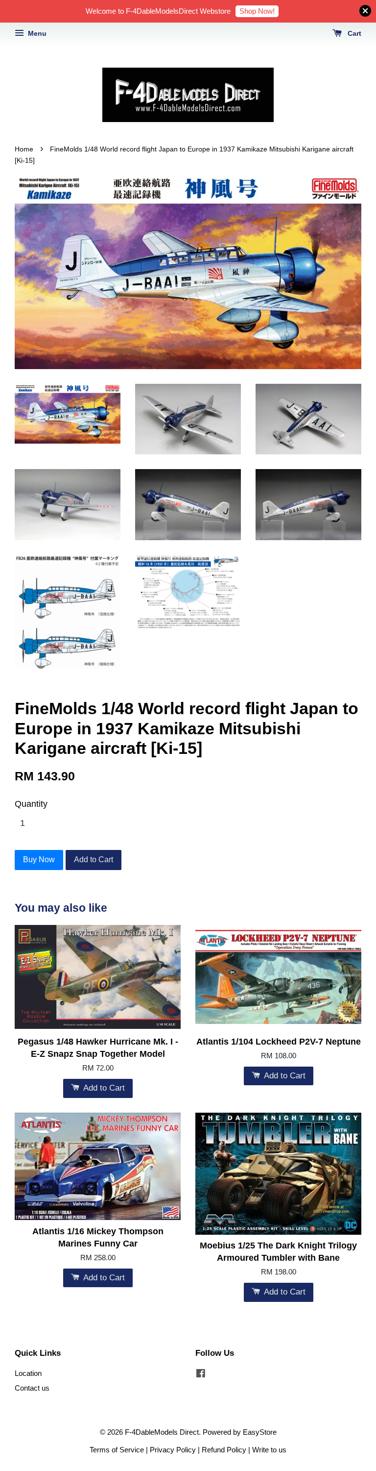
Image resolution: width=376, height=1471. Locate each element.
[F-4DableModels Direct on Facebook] (200, 1375)
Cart (353, 33)
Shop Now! (257, 11)
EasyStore (260, 1432)
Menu (36, 33)
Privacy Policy (173, 1450)
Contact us (32, 1388)
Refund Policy (224, 1450)
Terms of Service (117, 1450)
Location (28, 1373)
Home (24, 149)
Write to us (269, 1450)
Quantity (31, 804)
